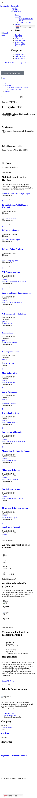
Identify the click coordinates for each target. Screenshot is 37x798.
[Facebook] (3, 68)
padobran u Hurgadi (11, 527)
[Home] (4, 78)
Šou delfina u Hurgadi (11, 489)
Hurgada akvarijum (10, 413)
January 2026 (19, 42)
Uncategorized (20, 58)
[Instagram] (9, 68)
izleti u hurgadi (20, 56)
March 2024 (19, 46)
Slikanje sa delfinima (11, 470)
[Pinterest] (14, 771)
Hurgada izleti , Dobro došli (9, 6)
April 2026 (18, 37)
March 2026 (19, 38)
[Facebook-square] (9, 771)
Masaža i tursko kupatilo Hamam (16, 451)
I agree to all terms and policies (14, 756)
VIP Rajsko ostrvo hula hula (14, 314)
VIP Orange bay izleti (11, 272)
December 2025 (20, 44)
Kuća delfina (7, 333)
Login (14, 8)
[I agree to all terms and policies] (3, 749)
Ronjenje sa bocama (10, 352)
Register (15, 10)
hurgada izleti (19, 54)
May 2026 (18, 35)
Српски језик (25, 27)
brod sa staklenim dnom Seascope (16, 293)
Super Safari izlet (9, 392)
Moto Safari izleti (9, 373)
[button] (12, 73)
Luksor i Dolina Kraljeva (12, 249)
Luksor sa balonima (10, 230)
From (4, 211)
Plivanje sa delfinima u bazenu (15, 508)
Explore (4, 215)
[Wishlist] (2, 197)
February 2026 (20, 40)
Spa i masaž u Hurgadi (11, 432)
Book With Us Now (8, 681)
